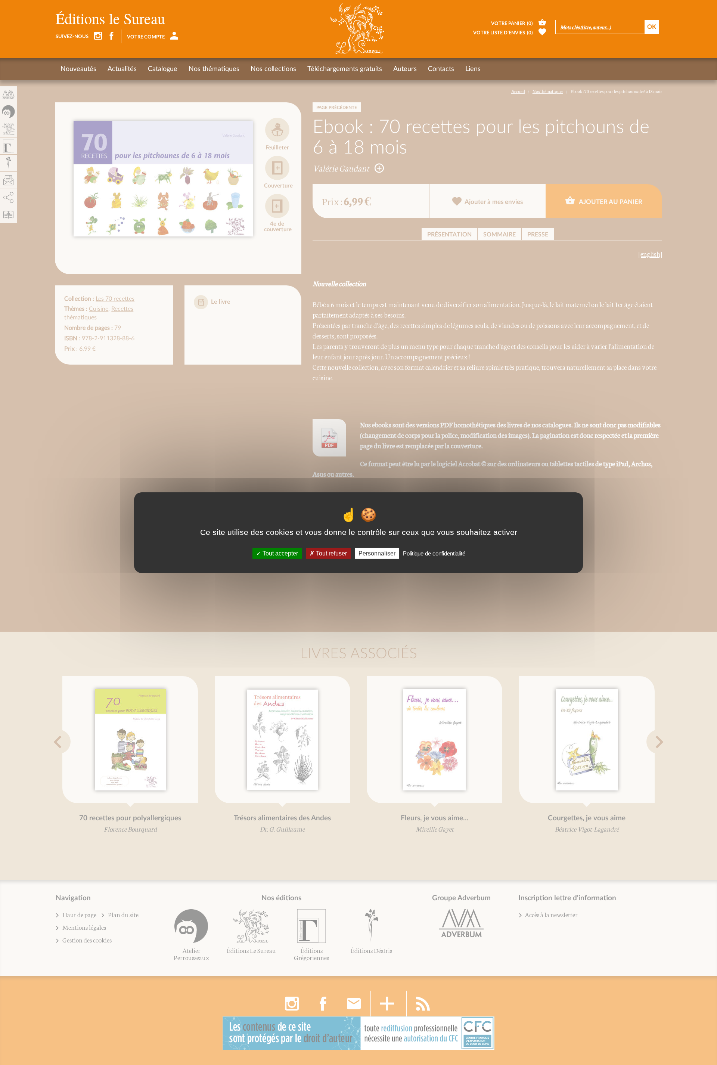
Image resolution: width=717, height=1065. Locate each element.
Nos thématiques (214, 69)
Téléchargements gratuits (344, 69)
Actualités (122, 69)
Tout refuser (330, 553)
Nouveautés (78, 69)
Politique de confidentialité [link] (434, 553)
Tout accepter (279, 553)
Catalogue (162, 69)
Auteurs (405, 69)
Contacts (441, 69)
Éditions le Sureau (110, 18)
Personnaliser (376, 553)
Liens (473, 69)
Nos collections (273, 69)
